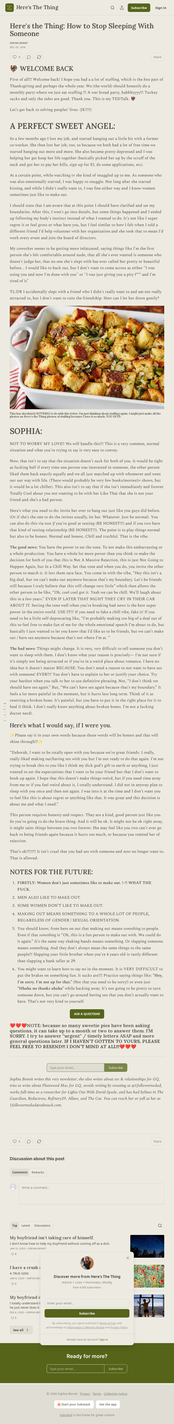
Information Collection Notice (85, 1327)
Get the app (107, 1404)
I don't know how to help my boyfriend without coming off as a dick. (60, 1243)
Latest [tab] (25, 1225)
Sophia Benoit (19, 43)
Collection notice (115, 1394)
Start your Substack (75, 1404)
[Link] (3, 68)
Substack (66, 1415)
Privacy (85, 1394)
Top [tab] (14, 1225)
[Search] (112, 7)
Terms (97, 1394)
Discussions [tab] (42, 1225)
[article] (87, 1246)
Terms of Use (107, 1323)
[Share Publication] (122, 7)
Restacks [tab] (38, 1172)
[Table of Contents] (5, 712)
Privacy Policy (119, 1327)
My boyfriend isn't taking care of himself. (52, 1237)
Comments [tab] (19, 1172)
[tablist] (28, 1172)
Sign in (160, 8)
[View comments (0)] (29, 57)
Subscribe (139, 8)
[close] (127, 1258)
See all (18, 1330)
